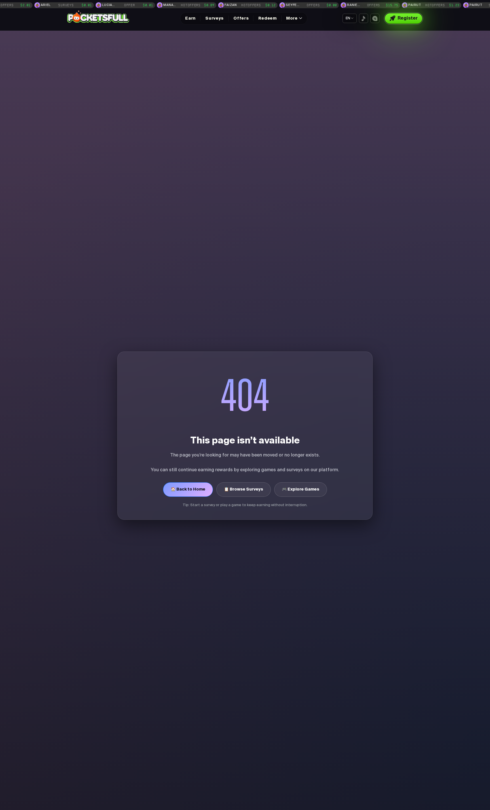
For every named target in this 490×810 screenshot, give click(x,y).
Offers (241, 18)
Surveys (214, 18)
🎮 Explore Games (300, 489)
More (292, 18)
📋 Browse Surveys (243, 489)
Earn (190, 18)
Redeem (267, 18)
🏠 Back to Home (188, 489)
